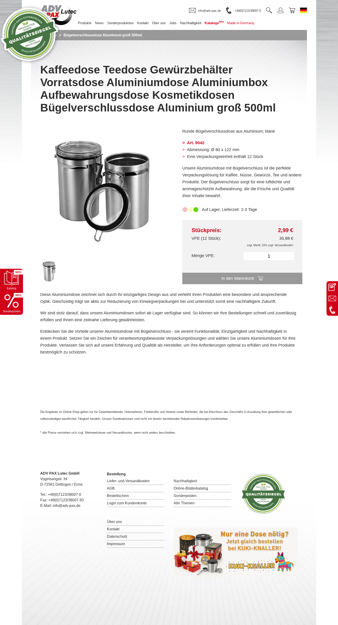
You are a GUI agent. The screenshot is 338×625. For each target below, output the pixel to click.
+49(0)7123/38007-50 (66, 500)
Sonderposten (185, 496)
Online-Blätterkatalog (191, 488)
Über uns (114, 522)
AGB (111, 488)
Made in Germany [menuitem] (240, 23)
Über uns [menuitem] (159, 23)
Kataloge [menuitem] (214, 22)
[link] (205, 10)
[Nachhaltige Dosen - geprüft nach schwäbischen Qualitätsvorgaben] (30, 63)
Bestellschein (118, 496)
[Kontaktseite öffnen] (332, 287)
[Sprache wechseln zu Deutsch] (303, 10)
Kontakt (113, 529)
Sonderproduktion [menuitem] (120, 23)
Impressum (116, 544)
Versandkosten (284, 245)
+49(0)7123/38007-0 (64, 494)
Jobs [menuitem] (173, 23)
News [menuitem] (99, 23)
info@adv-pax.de (66, 506)
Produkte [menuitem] (85, 23)
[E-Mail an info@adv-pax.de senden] (332, 298)
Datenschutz (117, 536)
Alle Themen (184, 503)
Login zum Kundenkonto (127, 503)
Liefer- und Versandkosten (128, 481)
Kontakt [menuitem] (143, 23)
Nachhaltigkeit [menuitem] (190, 23)
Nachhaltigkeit (185, 481)
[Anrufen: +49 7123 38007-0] (332, 310)
